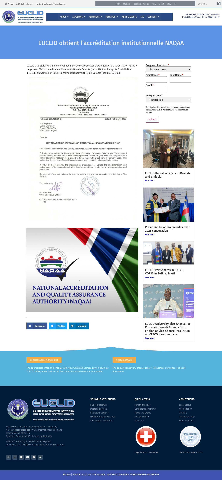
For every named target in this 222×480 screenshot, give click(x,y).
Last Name (176, 75)
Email (150, 85)
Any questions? (154, 95)
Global (161, 4)
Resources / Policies (141, 4)
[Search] (218, 3)
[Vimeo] (33, 457)
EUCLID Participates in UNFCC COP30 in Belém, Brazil (164, 271)
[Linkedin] (21, 457)
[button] (36, 326)
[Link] (40, 457)
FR (175, 4)
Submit (152, 119)
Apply (154, 4)
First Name (152, 75)
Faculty (117, 4)
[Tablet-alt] (14, 457)
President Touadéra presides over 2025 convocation (167, 228)
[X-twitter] (8, 457)
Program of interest (157, 65)
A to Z (169, 4)
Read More (149, 181)
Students (126, 4)
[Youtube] (27, 457)
